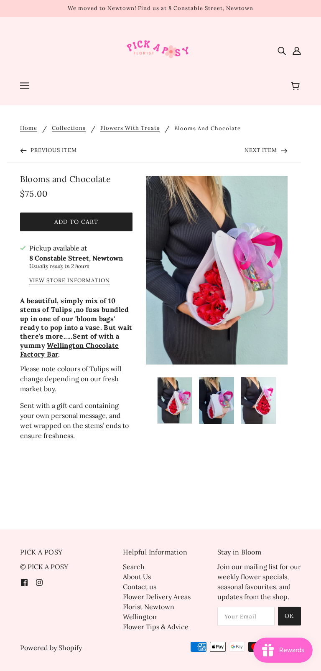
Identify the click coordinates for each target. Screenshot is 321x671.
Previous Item (53, 150)
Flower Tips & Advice (156, 627)
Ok (289, 616)
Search (134, 566)
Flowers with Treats (130, 128)
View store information (69, 281)
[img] (281, 50)
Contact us (139, 586)
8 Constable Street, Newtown (76, 258)
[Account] (296, 50)
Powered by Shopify (51, 647)
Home (28, 128)
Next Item (262, 150)
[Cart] (296, 86)
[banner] (160, 49)
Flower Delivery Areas (157, 597)
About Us (137, 576)
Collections (69, 128)
